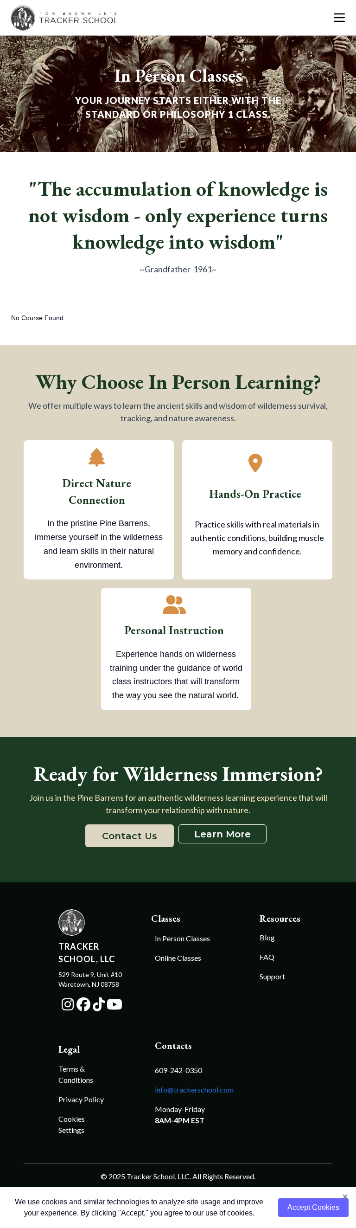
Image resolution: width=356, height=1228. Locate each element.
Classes (164, 919)
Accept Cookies (313, 1207)
